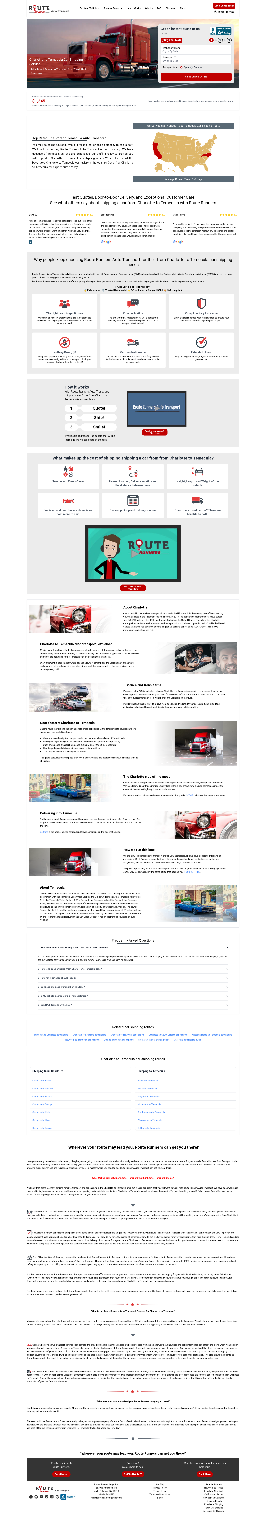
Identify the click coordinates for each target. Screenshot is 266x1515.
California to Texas (213, 1494)
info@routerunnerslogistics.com (106, 1497)
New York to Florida (213, 1487)
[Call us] (215, 12)
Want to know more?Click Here (154, 432)
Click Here (205, 1474)
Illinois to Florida (214, 1501)
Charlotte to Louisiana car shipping (89, 1034)
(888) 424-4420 (171, 40)
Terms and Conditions (159, 1494)
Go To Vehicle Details (196, 76)
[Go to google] (57, 1497)
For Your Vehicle (88, 8)
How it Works (134, 8)
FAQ (159, 8)
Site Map (159, 1484)
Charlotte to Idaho (41, 1112)
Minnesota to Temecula (149, 1104)
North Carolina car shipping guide (154, 1039)
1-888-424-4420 (192, 872)
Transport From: (171, 47)
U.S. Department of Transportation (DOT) (120, 274)
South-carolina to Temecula (151, 1112)
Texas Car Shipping (213, 1507)
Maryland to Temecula (148, 1096)
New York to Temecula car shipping (82, 1039)
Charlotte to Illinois (41, 1120)
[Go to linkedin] (52, 1497)
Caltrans (44, 832)
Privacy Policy (160, 1487)
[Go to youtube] (41, 1497)
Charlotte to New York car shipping (127, 1034)
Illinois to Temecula (147, 1088)
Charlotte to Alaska (41, 1080)
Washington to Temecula (150, 1120)
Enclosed (198, 67)
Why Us (149, 8)
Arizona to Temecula (148, 1080)
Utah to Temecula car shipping (119, 1039)
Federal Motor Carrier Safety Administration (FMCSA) (190, 274)
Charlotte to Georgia (42, 1104)
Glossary (170, 8)
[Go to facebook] (31, 1497)
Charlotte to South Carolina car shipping (168, 1034)
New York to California (213, 1497)
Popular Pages (111, 8)
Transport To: (170, 57)
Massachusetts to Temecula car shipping (212, 1034)
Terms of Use (160, 1491)
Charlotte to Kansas (42, 1128)
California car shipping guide (187, 1039)
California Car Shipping (213, 1511)
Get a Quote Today (224, 5)
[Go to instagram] (47, 1497)
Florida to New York (213, 1491)
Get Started (61, 1474)
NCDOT (189, 795)
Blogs (183, 8)
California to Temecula (149, 1128)
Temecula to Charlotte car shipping (51, 1034)
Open (186, 67)
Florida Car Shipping (213, 1504)
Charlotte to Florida (42, 1096)
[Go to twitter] (36, 1497)
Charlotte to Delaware (43, 1088)
